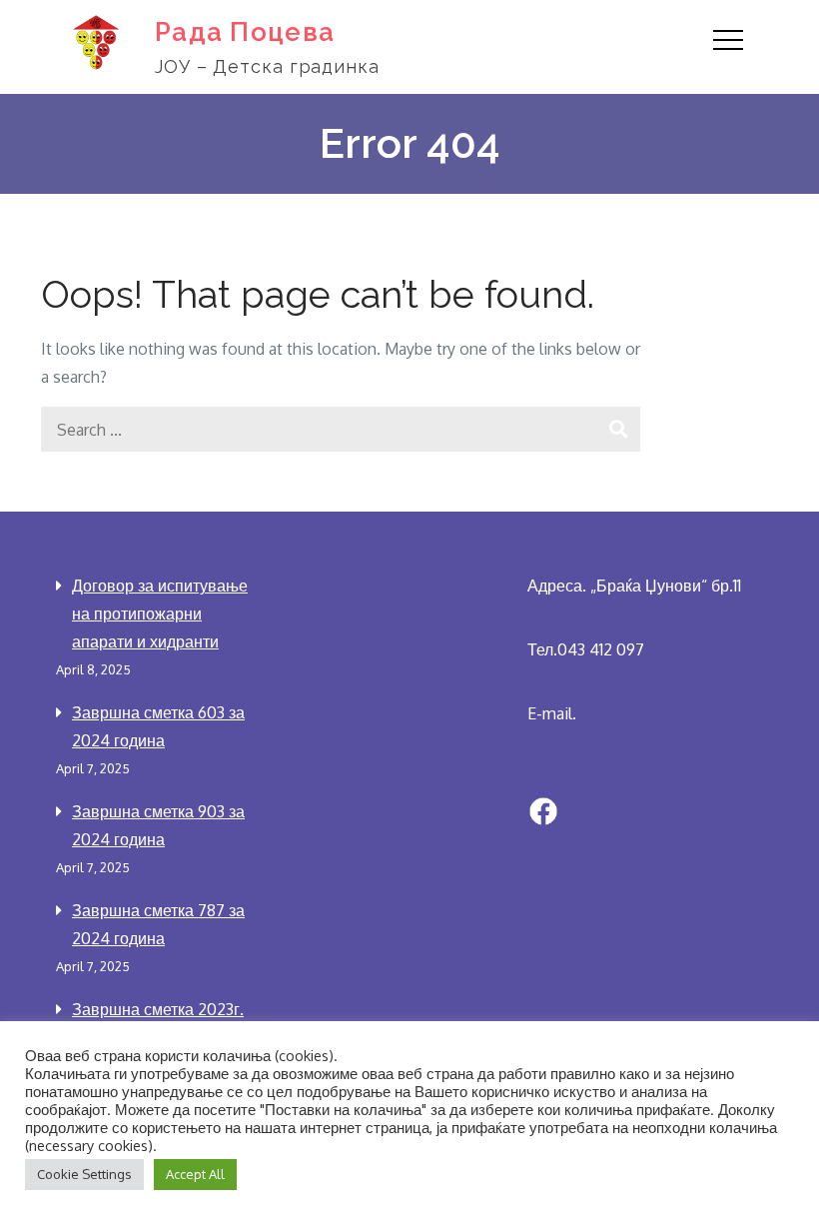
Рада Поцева (245, 32)
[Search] (617, 429)
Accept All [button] (195, 1174)
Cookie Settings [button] (84, 1174)
